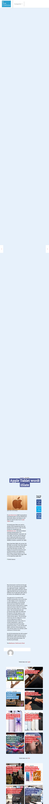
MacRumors (12, 643)
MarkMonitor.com (11, 530)
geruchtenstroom (12, 515)
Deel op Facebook (39, 502)
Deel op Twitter (39, 509)
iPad (29, 758)
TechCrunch (18, 643)
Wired (23, 643)
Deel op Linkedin (39, 516)
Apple (28, 662)
